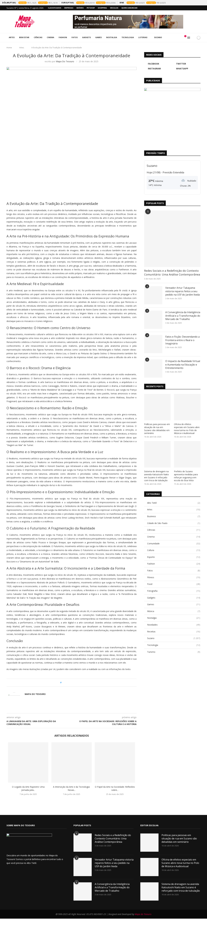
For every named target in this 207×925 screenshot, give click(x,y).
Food (173, 584)
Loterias (142, 37)
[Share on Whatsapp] (75, 682)
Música (173, 611)
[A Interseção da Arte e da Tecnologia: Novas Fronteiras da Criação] (71, 762)
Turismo (173, 651)
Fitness (173, 577)
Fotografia (173, 590)
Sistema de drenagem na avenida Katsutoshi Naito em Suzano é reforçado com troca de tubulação (156, 476)
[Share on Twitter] (69, 682)
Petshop (91, 8)
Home (9, 47)
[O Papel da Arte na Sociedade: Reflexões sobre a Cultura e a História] (115, 762)
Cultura (173, 550)
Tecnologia (128, 37)
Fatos (75, 37)
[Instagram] (193, 7)
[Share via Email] (81, 682)
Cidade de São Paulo (173, 523)
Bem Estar (24, 37)
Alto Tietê (173, 502)
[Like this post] (63, 682)
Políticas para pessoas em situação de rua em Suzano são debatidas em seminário (157, 429)
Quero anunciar (129, 8)
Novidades (173, 624)
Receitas (173, 631)
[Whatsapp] (196, 7)
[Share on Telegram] (78, 682)
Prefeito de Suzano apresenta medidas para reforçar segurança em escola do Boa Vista (186, 476)
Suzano (158, 37)
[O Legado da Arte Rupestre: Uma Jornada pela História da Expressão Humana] (28, 762)
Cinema (50, 37)
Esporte (173, 557)
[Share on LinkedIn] (72, 682)
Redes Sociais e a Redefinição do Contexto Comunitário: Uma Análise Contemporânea (172, 272)
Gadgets (86, 37)
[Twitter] (189, 7)
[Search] (193, 37)
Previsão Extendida (173, 172)
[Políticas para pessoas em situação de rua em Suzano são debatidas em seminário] (157, 407)
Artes (12, 37)
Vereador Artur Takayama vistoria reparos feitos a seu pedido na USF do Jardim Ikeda (182, 291)
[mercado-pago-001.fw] (172, 116)
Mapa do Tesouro (65, 61)
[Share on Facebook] (66, 682)
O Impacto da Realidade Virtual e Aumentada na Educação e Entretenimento (182, 364)
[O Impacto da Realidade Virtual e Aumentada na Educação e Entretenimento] (153, 368)
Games (98, 37)
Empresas (68, 8)
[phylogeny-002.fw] (136, 22)
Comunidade (173, 543)
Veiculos (114, 8)
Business (173, 516)
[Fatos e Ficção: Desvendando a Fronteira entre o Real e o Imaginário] (153, 344)
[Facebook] (186, 7)
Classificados (54, 8)
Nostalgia (111, 37)
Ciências (38, 37)
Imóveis (80, 8)
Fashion (63, 37)
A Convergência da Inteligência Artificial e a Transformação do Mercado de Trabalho (182, 316)
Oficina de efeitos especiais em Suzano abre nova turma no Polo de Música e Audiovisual (187, 429)
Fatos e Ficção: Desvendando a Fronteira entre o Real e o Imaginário (182, 340)
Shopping (102, 8)
